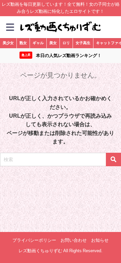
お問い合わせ (74, 240)
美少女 (8, 43)
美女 (53, 43)
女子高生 (83, 43)
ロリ (66, 43)
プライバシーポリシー (34, 240)
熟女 (23, 43)
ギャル (38, 43)
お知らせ (100, 240)
